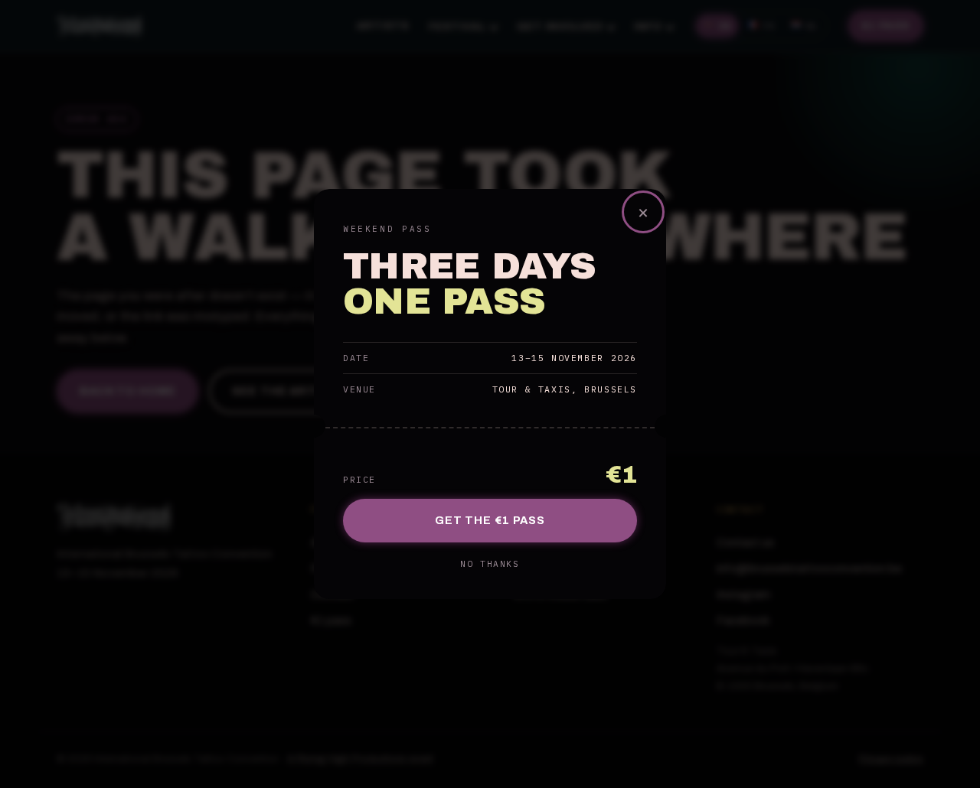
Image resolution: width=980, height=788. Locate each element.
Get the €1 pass (490, 520)
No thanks (489, 563)
